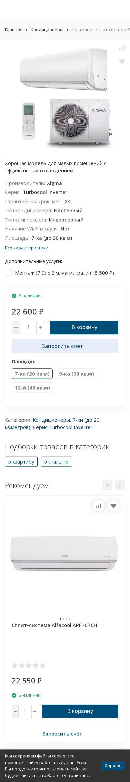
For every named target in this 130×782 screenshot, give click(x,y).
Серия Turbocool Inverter (63, 427)
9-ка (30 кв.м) (76, 373)
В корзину (84, 327)
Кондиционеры (47, 30)
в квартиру (21, 461)
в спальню (56, 461)
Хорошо (113, 765)
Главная (13, 30)
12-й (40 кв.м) (32, 387)
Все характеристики (26, 248)
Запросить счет (62, 346)
